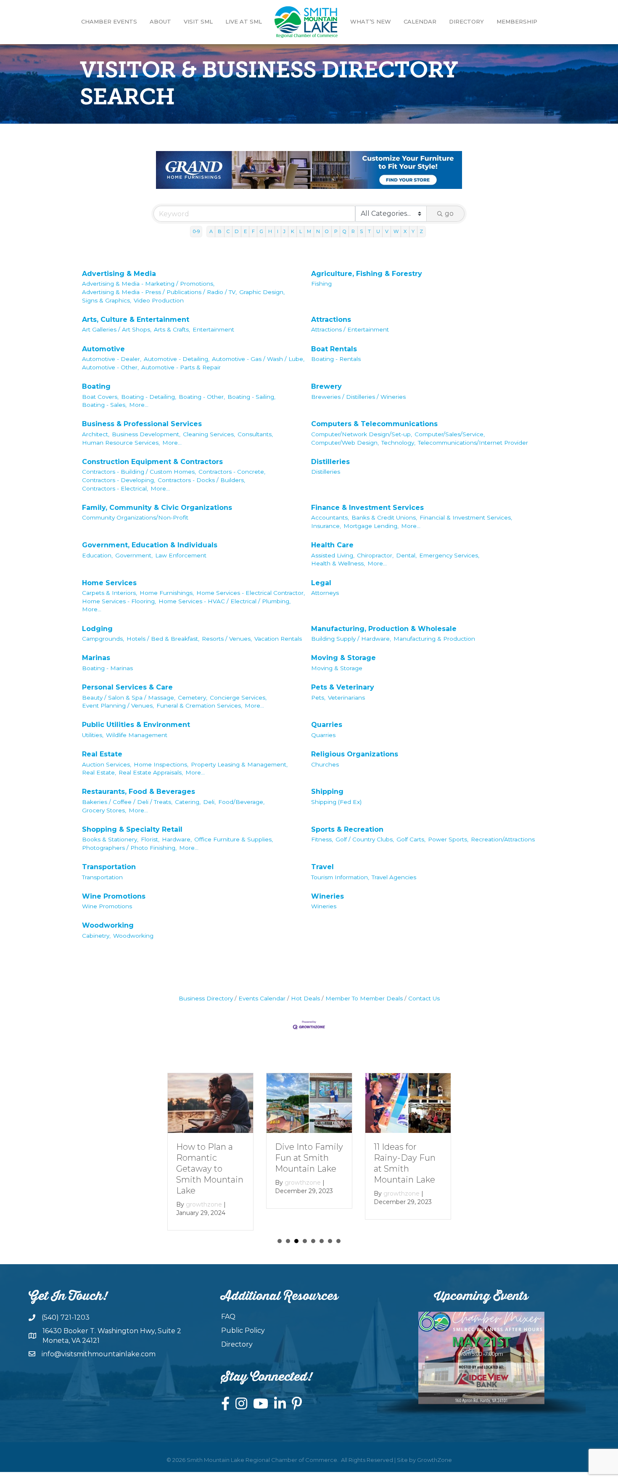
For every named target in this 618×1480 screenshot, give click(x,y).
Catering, (188, 801)
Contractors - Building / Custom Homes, (139, 471)
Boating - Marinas (107, 668)
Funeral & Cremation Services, (199, 705)
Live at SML (243, 21)
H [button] (270, 231)
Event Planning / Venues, (118, 705)
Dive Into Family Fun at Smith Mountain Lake (309, 1158)
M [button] (309, 231)
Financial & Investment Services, (466, 517)
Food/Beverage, (241, 801)
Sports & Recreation (347, 829)
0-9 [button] (196, 231)
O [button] (327, 231)
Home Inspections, (161, 764)
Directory (466, 21)
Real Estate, (99, 772)
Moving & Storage (343, 658)
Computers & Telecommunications (374, 424)
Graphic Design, (262, 292)
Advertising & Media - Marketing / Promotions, (148, 283)
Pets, (318, 697)
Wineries (327, 896)
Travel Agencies (394, 877)
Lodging (97, 629)
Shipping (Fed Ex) (336, 801)
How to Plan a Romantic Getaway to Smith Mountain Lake (209, 1169)
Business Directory (206, 998)
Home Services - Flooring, (119, 601)
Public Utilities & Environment (136, 725)
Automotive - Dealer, (111, 358)
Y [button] (413, 231)
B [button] (220, 231)
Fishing (321, 283)
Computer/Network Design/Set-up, (361, 434)
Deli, (209, 801)
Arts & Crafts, (172, 329)
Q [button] (344, 231)
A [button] (211, 231)
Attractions (331, 320)
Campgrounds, (103, 638)
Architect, (95, 434)
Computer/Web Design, (345, 442)
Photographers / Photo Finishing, (129, 847)
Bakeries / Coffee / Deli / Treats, (127, 801)
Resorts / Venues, (227, 638)
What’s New (370, 21)
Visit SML (198, 21)
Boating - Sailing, (251, 396)
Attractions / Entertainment (350, 329)
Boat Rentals (334, 349)
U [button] (378, 231)
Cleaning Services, (209, 434)
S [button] (361, 231)
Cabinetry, (96, 935)
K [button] (292, 231)
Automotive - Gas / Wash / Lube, (258, 358)
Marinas (96, 658)
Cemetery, (192, 697)
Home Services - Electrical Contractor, (250, 592)
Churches (325, 764)
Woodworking (108, 925)
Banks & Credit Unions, (384, 517)
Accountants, (330, 517)
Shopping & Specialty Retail (132, 829)
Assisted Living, (332, 555)
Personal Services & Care (127, 687)
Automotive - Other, (110, 367)
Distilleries (330, 462)
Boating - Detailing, (148, 396)
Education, (97, 555)
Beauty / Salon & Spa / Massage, (128, 697)
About (160, 21)
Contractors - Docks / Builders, (201, 480)
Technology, (398, 442)
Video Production (159, 300)
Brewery (326, 386)
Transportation (109, 867)
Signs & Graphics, (106, 300)
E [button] (245, 231)
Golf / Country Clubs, (364, 839)
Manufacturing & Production (434, 638)
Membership (517, 21)
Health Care (332, 545)
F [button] (253, 231)
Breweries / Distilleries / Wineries (358, 396)
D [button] (236, 231)
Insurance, (326, 526)
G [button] (261, 231)
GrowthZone (434, 1459)
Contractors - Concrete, (231, 471)
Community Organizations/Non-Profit (135, 517)
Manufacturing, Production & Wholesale (384, 629)
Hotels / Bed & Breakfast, (163, 638)
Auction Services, (106, 764)
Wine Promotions (113, 896)
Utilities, (92, 735)
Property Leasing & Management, (239, 764)
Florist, (150, 839)
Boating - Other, (202, 396)
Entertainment (213, 329)
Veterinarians (346, 697)
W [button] (396, 231)
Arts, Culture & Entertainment (135, 320)
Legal (321, 583)
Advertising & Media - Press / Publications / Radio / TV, (159, 292)
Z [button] (421, 231)
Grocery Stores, (104, 810)
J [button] (284, 231)
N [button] (318, 231)
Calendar (420, 21)
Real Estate (102, 754)
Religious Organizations (354, 754)
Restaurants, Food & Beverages (138, 792)
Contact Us (424, 998)
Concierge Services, (238, 697)
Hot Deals (305, 998)
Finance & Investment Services (367, 508)
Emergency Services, (449, 555)
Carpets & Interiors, (109, 592)
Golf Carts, (410, 839)
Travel (322, 867)
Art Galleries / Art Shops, (116, 329)
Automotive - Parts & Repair (181, 367)
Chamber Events (109, 21)
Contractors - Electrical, (115, 488)
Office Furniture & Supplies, (233, 839)
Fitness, (322, 839)
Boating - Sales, (104, 404)
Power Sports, (448, 839)
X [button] (405, 231)
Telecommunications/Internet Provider (473, 442)
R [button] (353, 231)
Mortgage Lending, (371, 526)
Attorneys (325, 592)
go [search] (449, 213)
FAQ (228, 1317)
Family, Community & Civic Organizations (157, 508)
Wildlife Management (136, 735)
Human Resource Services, (121, 442)
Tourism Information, (340, 877)
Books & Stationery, (110, 839)
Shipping (327, 792)
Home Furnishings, (167, 592)
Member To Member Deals (364, 998)
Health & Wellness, (338, 563)
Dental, (406, 555)
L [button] (300, 231)
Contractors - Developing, (118, 480)
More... (138, 404)
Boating (96, 386)
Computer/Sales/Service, (450, 434)
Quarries (326, 725)
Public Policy (243, 1330)
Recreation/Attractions (503, 839)
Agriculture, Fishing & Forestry (366, 274)
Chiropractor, (375, 555)
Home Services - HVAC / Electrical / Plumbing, (224, 601)
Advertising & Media (119, 274)
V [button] (386, 231)
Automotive (103, 349)
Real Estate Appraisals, (151, 772)
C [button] (228, 231)
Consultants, (255, 434)
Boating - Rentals (336, 358)
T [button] (369, 231)
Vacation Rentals (278, 638)
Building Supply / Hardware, (351, 638)
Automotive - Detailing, (176, 358)
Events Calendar (261, 998)
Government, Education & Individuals (149, 545)
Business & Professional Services (142, 424)
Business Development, (146, 434)
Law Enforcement (180, 555)
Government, (134, 555)
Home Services (109, 583)
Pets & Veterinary (342, 687)
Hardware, (177, 839)
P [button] (336, 231)
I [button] (277, 231)
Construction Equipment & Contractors (152, 462)
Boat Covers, (100, 396)
